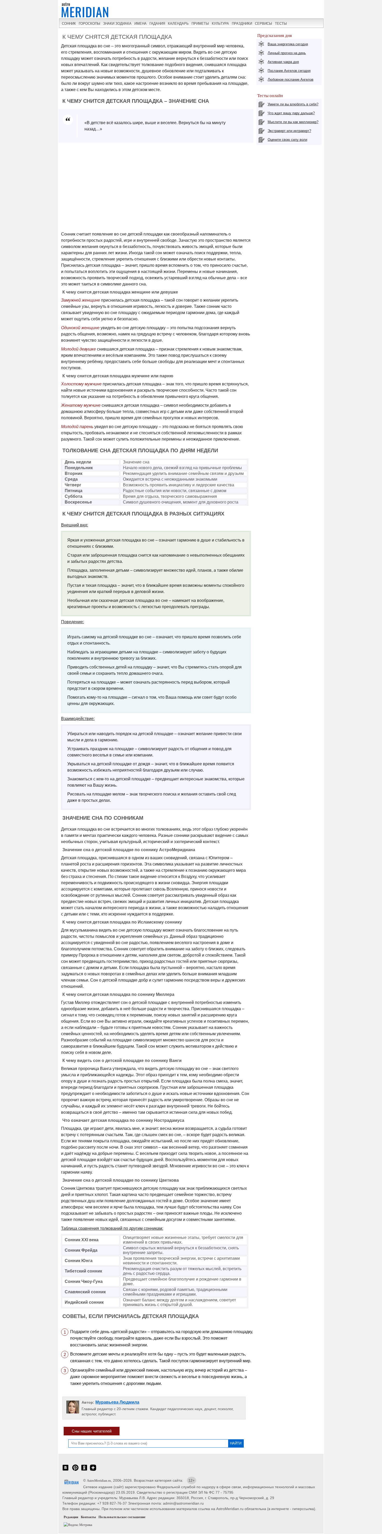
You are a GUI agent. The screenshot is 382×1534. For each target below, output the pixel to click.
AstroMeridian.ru (99, 1480)
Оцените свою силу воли (287, 140)
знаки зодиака (117, 24)
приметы (200, 24)
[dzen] (93, 1470)
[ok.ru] (84, 1470)
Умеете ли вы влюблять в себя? (293, 104)
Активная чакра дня (283, 62)
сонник (69, 24)
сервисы (263, 24)
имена (140, 24)
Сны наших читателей (91, 1431)
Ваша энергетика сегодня (288, 44)
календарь (178, 24)
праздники (242, 24)
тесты (281, 24)
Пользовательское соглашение (122, 1517)
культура (220, 24)
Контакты (88, 1517)
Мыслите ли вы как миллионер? (293, 122)
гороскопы (89, 24)
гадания (157, 24)
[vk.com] (65, 1470)
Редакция (71, 1517)
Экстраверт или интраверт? (289, 131)
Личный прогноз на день (287, 53)
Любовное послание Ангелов (290, 79)
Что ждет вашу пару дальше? (291, 113)
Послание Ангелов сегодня (289, 71)
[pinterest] (75, 1470)
